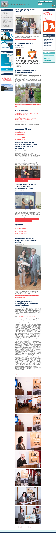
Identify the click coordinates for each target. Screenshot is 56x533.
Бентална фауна (5, 20)
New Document (18, 235)
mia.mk (16, 374)
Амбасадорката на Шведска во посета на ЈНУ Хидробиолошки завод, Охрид (25, 71)
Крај (33, 527)
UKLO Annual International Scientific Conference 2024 (24, 44)
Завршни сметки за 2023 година (23, 129)
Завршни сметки (19, 225)
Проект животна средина (21, 110)
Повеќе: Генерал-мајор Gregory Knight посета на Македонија (25, 39)
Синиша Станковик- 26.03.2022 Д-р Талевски (26, 316)
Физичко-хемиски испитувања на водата (6, 16)
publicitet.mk (17, 372)
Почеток (16, 527)
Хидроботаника (5, 18)
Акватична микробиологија (7, 17)
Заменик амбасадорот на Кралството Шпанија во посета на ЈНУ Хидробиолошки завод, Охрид (25, 240)
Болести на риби (5, 23)
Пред (20, 527)
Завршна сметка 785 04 (20, 134)
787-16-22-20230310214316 (21, 233)
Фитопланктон (5, 13)
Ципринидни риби (6, 25)
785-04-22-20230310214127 (21, 230)
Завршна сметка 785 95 (20, 136)
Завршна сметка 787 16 (20, 139)
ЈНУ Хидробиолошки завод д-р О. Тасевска (26, 314)
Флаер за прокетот (19, 122)
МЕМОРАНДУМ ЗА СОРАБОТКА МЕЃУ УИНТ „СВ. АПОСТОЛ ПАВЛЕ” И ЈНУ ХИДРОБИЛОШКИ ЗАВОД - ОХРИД (26, 186)
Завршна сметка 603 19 (20, 132)
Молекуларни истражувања (7, 26)
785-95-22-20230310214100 (21, 231)
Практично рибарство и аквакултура (7, 22)
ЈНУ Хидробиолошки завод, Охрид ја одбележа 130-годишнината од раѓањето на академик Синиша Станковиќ (26, 303)
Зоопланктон (5, 12)
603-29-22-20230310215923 (21, 228)
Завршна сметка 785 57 (20, 137)
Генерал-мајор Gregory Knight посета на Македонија (25, 11)
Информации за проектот (20, 121)
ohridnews (17, 371)
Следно (30, 527)
